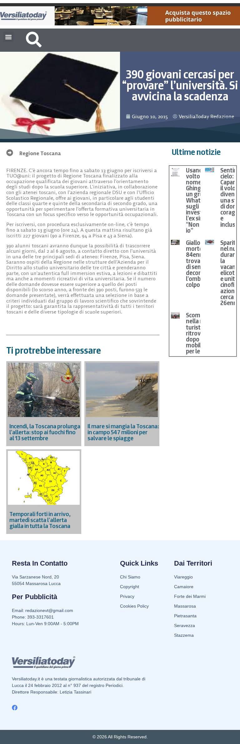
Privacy (127, 596)
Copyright (129, 586)
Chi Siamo (130, 576)
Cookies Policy (134, 606)
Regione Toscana (40, 153)
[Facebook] (15, 707)
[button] (8, 37)
